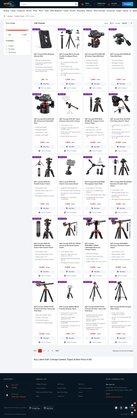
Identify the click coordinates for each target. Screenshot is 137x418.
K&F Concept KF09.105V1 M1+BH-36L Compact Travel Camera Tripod (94, 121)
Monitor (29, 11)
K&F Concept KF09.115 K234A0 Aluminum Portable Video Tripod (121, 184)
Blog (37, 396)
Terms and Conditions (85, 388)
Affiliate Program (41, 384)
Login (118, 5)
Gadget (118, 11)
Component (21, 11)
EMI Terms (60, 384)
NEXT (57, 351)
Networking (81, 11)
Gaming (125, 11)
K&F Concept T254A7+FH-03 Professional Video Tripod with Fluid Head (44, 309)
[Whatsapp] (116, 408)
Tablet (47, 11)
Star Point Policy (62, 392)
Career (80, 392)
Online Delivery (41, 388)
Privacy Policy (61, 388)
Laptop (13, 11)
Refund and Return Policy (44, 392)
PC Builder (127, 4)
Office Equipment (56, 11)
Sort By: (117, 23)
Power (35, 11)
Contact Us (60, 396)
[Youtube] (126, 408)
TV (130, 11)
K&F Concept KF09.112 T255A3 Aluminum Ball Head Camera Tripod (70, 245)
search (76, 4)
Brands (80, 396)
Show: (106, 23)
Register (113, 5)
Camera (66, 11)
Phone (41, 11)
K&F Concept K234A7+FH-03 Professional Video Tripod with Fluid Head (95, 309)
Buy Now (44, 84)
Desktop (6, 11)
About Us (81, 384)
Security (73, 11)
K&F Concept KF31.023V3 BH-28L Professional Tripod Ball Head (44, 121)
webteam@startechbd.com (114, 397)
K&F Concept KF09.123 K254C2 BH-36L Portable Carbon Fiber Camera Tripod (43, 245)
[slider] (7, 30)
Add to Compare (44, 88)
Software (89, 11)
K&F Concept (39, 23)
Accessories (111, 11)
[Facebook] (121, 408)
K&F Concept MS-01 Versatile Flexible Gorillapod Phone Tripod (69, 56)
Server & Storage (99, 11)
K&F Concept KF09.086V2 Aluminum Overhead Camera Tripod (120, 245)
